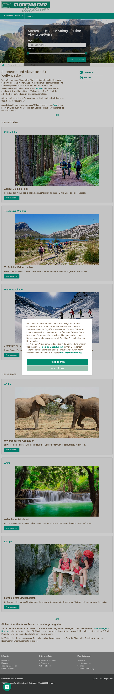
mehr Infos (57, 368)
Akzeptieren (58, 361)
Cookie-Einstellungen (52, 347)
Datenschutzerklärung (71, 352)
